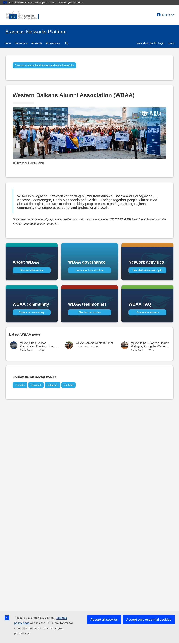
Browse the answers (147, 312)
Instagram (52, 384)
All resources (52, 43)
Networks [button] (20, 43)
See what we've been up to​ (147, 270)
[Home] (22, 14)
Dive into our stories (89, 312)
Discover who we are (31, 270)
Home (8, 43)
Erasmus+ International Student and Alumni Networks (44, 65)
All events (36, 43)
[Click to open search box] (66, 43)
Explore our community (31, 312)
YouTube (68, 384)
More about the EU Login (150, 43)
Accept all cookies (104, 619)
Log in (171, 43)
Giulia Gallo (26, 350)
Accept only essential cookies (148, 619)
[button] (165, 15)
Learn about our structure (89, 270)
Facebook (35, 384)
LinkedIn (20, 384)
